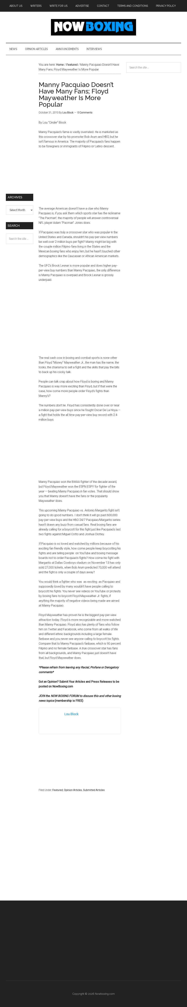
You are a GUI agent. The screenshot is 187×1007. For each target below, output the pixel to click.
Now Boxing (93, 27)
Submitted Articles (94, 790)
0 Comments (84, 112)
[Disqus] (80, 853)
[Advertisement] (80, 179)
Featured (57, 790)
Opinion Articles (73, 790)
